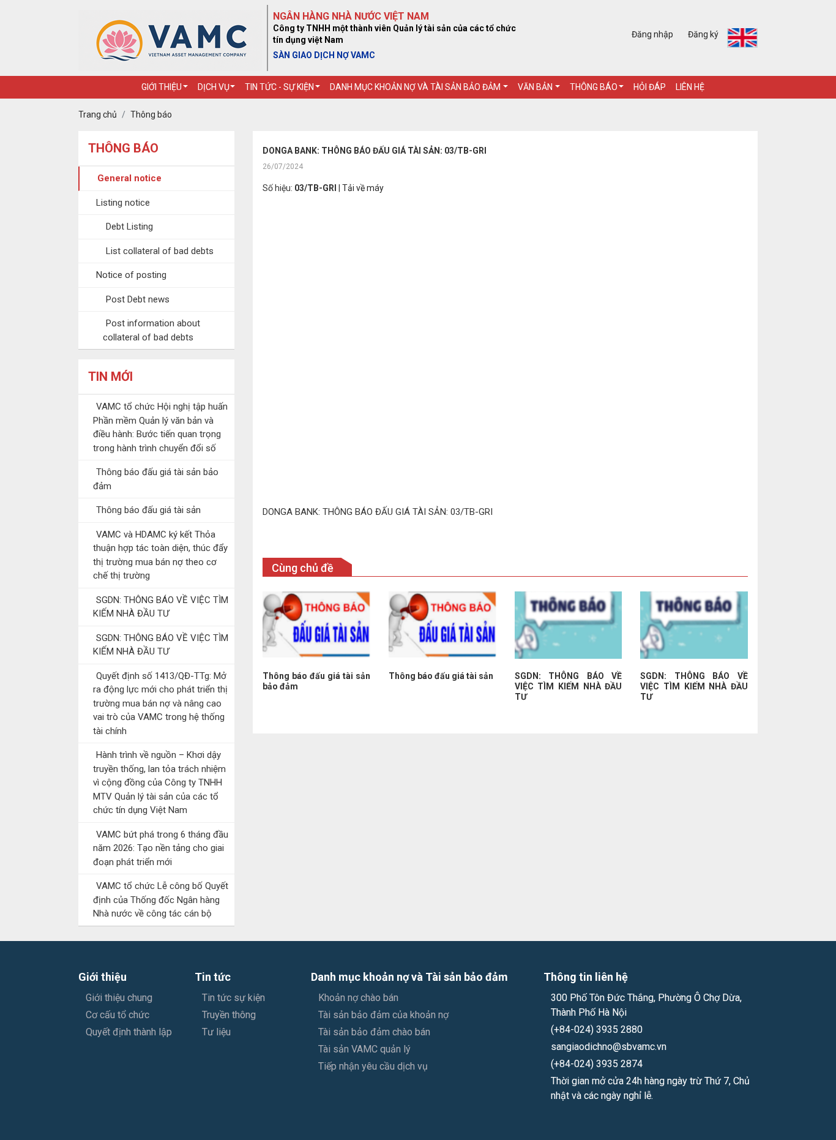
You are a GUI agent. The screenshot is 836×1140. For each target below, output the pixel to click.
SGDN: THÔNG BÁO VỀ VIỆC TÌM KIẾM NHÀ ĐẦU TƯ (568, 686)
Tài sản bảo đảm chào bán (374, 1032)
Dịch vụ (214, 87)
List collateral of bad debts (160, 251)
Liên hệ (690, 87)
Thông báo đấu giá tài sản (148, 510)
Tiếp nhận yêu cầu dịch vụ (373, 1066)
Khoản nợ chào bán (358, 997)
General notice (129, 178)
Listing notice (123, 202)
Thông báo (594, 87)
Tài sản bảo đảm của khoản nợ (383, 1015)
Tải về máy (363, 188)
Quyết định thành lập (129, 1032)
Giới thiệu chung (119, 997)
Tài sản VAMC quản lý (364, 1049)
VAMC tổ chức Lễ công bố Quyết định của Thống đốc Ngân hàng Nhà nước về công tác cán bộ (160, 899)
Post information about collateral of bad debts (151, 330)
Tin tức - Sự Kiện (279, 87)
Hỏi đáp (649, 87)
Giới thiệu (161, 87)
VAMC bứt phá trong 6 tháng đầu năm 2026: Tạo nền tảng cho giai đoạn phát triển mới (160, 848)
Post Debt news (138, 299)
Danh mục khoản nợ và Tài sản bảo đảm (416, 87)
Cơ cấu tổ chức (117, 1015)
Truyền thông (229, 1015)
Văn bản (536, 87)
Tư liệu (216, 1032)
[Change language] (742, 38)
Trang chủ (97, 114)
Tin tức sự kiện (233, 997)
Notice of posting (131, 274)
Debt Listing (129, 226)
